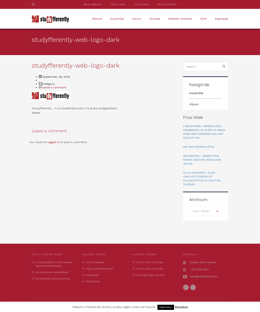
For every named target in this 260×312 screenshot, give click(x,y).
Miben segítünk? (92, 4)
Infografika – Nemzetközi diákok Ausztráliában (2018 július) (202, 159)
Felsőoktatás (93, 281)
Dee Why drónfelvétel (199, 146)
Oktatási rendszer (180, 18)
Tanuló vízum (117, 4)
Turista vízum (141, 4)
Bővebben (181, 307)
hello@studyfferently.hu (204, 276)
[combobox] (205, 210)
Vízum (136, 18)
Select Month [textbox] (201, 211)
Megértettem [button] (166, 307)
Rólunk (97, 18)
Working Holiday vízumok (150, 275)
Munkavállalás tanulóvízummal (52, 278)
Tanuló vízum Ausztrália (149, 268)
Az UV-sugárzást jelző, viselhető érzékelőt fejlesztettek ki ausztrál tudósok (202, 178)
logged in (53, 142)
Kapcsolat (221, 18)
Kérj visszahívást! (167, 4)
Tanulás (154, 18)
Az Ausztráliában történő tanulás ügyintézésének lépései (53, 264)
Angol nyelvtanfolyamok (99, 268)
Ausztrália (117, 18)
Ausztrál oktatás (95, 262)
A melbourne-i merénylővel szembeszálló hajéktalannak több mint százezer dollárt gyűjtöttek (204, 132)
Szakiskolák (92, 275)
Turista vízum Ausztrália (149, 262)
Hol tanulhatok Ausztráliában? (52, 272)
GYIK (203, 18)
